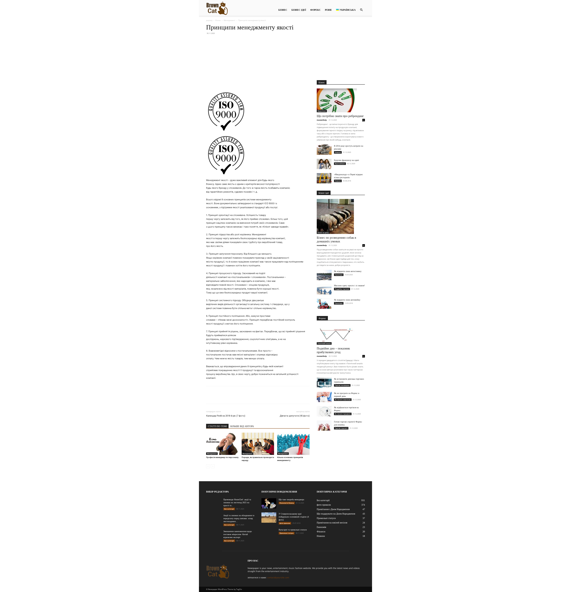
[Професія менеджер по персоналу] (222, 444)
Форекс (315, 10)
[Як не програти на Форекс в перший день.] (324, 397)
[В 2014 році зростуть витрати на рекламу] (324, 150)
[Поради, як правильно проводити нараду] (258, 444)
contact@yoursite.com (278, 577)
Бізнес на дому (323, 233)
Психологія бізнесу (287, 503)
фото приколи (285, 523)
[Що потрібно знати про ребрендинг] (341, 100)
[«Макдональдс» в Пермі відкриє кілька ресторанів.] (324, 178)
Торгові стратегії (341, 428)
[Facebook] (209, 83)
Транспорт (339, 275)
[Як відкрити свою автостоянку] (324, 275)
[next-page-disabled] (213, 466)
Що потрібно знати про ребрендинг (340, 116)
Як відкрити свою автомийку (347, 300)
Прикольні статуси (287, 533)
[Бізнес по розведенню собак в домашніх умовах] (341, 216)
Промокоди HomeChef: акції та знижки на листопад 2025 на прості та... (237, 502)
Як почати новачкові (343, 400)
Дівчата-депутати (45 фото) (295, 415)
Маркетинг (322, 111)
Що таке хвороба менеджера (291, 499)
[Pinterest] (223, 83)
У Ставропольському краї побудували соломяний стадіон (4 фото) (294, 517)
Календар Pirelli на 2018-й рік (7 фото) (225, 415)
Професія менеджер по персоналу (222, 457)
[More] (236, 83)
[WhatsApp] (230, 83)
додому (209, 20)
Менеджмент (229, 20)
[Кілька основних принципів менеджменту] (293, 444)
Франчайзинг (340, 164)
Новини (338, 152)
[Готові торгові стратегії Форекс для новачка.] (324, 425)
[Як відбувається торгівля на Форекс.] (324, 411)
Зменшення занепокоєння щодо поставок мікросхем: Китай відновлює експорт (237, 534)
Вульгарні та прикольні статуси (293, 530)
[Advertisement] (285, 58)
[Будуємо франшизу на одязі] (324, 164)
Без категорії (229, 509)
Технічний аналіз (324, 343)
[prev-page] (208, 466)
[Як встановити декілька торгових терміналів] (324, 383)
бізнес (282, 10)
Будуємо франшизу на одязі (346, 160)
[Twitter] (216, 83)
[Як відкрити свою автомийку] (324, 303)
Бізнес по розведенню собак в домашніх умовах (336, 239)
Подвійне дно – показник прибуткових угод (333, 350)
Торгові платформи (342, 385)
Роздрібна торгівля (342, 289)
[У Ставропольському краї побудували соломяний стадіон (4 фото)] (268, 517)
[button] (361, 10)
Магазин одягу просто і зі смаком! (349, 285)
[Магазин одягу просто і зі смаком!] (324, 289)
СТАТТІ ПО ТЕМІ (217, 426)
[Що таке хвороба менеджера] (268, 503)
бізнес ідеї (298, 10)
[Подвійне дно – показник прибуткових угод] (341, 334)
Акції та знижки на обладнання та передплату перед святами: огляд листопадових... (238, 518)
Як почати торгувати (343, 414)
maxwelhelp (322, 120)
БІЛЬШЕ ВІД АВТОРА (242, 426)
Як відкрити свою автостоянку (347, 271)
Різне (328, 10)
